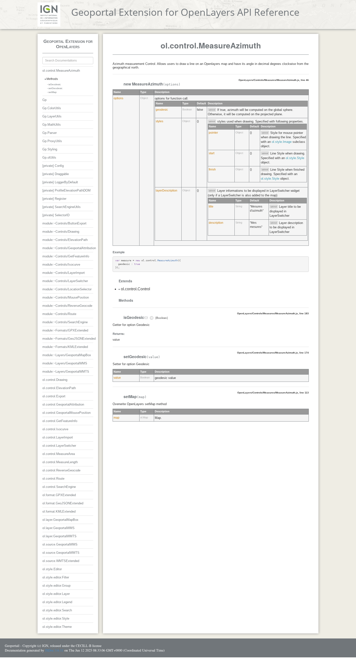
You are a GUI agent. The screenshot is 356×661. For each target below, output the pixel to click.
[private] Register (54, 198)
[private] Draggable (55, 174)
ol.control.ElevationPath (59, 388)
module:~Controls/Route (59, 314)
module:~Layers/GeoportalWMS (64, 363)
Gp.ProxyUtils (52, 141)
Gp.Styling (49, 149)
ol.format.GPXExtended (59, 495)
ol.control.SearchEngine (59, 487)
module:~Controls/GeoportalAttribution (69, 248)
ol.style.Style (295, 158)
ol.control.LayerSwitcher (59, 445)
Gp (44, 100)
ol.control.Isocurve (55, 429)
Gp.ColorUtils (51, 108)
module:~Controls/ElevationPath (65, 240)
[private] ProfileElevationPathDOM (66, 190)
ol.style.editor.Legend (57, 602)
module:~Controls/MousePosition (65, 297)
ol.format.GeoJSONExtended (62, 503)
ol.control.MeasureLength (60, 462)
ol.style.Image (282, 142)
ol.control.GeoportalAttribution (63, 404)
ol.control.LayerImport (57, 437)
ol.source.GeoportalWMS (59, 544)
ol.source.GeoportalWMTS (60, 552)
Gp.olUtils (49, 157)
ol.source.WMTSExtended (60, 561)
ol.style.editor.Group (56, 585)
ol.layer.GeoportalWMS (58, 528)
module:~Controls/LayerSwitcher (65, 281)
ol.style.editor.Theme (57, 627)
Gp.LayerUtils (52, 116)
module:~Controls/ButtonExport (64, 223)
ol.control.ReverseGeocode (61, 470)
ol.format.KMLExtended (59, 511)
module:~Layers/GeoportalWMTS (65, 371)
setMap (52, 92)
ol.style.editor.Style (55, 618)
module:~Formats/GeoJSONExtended (69, 338)
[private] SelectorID (56, 215)
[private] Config (53, 166)
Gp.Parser (49, 133)
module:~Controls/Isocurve (61, 264)
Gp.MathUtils (51, 124)
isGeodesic (54, 84)
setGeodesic (55, 88)
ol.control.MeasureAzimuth (61, 70)
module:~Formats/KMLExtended (65, 347)
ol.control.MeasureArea (58, 454)
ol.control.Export (53, 396)
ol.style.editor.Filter (55, 577)
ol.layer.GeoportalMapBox (60, 520)
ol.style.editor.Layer (56, 594)
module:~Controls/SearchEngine (65, 322)
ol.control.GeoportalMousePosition (66, 413)
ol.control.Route (53, 478)
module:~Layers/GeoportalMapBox (66, 355)
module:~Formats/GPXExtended (65, 330)
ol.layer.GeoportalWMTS (59, 536)
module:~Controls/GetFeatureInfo (65, 256)
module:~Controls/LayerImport (63, 273)
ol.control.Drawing (54, 380)
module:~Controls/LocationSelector (67, 289)
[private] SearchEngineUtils (61, 207)
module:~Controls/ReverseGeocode (67, 305)
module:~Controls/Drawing (60, 231)
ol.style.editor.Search (57, 610)
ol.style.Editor (52, 569)
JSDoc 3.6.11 (54, 650)
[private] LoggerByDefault (60, 182)
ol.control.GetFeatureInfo (59, 421)
